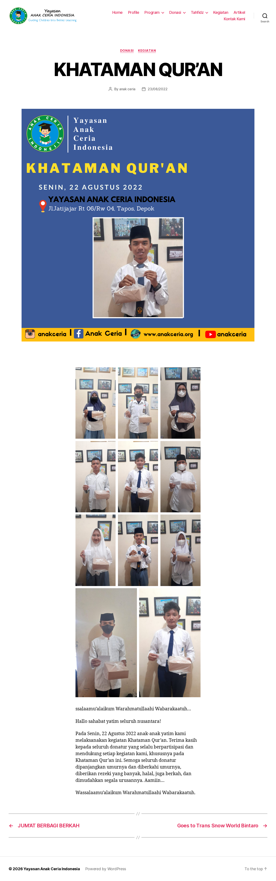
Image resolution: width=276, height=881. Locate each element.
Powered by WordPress (105, 869)
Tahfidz (197, 12)
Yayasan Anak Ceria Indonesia (52, 869)
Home (117, 12)
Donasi (175, 12)
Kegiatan (220, 12)
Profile (133, 12)
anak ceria (127, 89)
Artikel (239, 12)
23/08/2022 (157, 89)
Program (152, 12)
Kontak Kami (234, 19)
